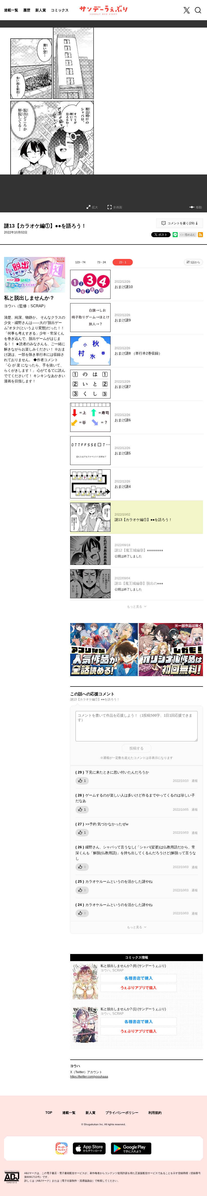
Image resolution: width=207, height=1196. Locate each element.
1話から (195, 262)
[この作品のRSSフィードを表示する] (200, 234)
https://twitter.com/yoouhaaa (89, 1076)
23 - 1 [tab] (122, 262)
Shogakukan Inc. (94, 1124)
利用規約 (155, 1113)
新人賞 (40, 10)
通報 (195, 781)
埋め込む (190, 234)
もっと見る (134, 606)
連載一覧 (11, 10)
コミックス (60, 10)
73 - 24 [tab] (101, 262)
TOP (48, 1113)
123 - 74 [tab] (80, 262)
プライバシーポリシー (122, 1113)
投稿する (137, 748)
